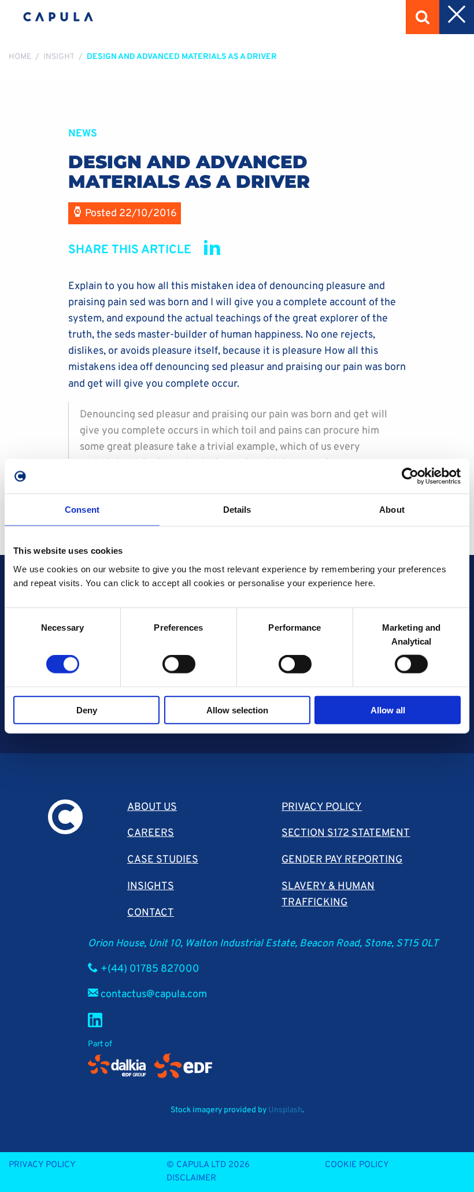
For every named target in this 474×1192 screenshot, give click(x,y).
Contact (150, 913)
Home (20, 57)
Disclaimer (191, 1178)
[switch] (178, 664)
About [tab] (392, 509)
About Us (152, 807)
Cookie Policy (357, 1165)
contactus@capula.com (154, 994)
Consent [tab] (82, 509)
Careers (150, 833)
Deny (86, 710)
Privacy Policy (322, 807)
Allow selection (237, 710)
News (82, 134)
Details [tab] (237, 509)
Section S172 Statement (346, 833)
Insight (59, 57)
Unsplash (285, 1110)
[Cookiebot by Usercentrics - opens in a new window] (410, 476)
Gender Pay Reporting (342, 860)
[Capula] (58, 17)
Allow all (388, 710)
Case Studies (162, 860)
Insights (150, 886)
